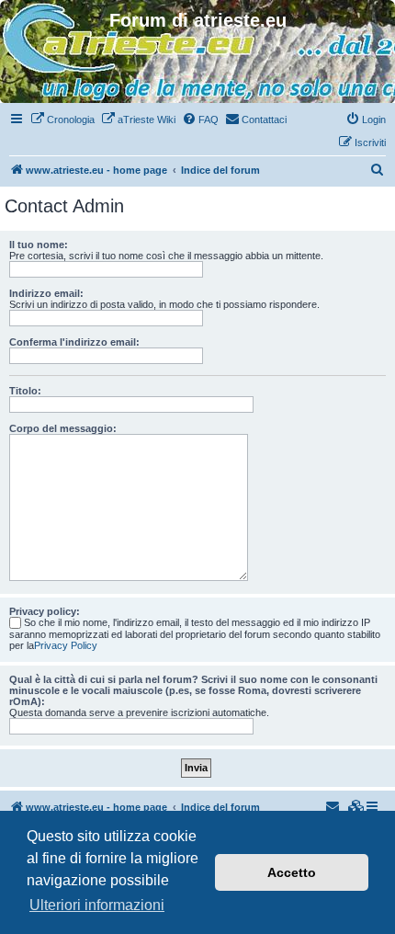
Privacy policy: (44, 611)
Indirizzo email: (46, 293)
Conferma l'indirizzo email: (74, 341)
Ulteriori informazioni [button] (96, 905)
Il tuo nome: (38, 244)
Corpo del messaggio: (63, 428)
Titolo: (25, 390)
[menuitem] (62, 119)
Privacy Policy (65, 645)
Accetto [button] (291, 872)
